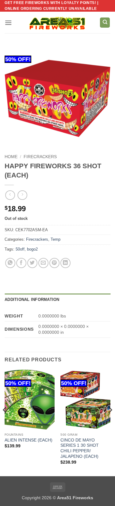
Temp (55, 239)
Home (11, 156)
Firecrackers (40, 156)
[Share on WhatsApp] (10, 263)
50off (20, 249)
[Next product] (10, 195)
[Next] (110, 422)
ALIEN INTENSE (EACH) (28, 440)
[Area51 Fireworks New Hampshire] (58, 23)
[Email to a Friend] (43, 263)
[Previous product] (22, 195)
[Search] (105, 23)
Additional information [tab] (32, 299)
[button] (8, 22)
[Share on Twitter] (32, 263)
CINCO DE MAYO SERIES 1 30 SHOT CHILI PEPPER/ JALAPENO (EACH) (79, 448)
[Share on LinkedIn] (65, 263)
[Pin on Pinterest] (54, 263)
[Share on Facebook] (21, 263)
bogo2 (32, 249)
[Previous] (5, 422)
